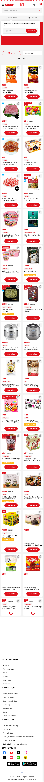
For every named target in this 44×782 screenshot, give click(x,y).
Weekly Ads (9, 4)
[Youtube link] (18, 748)
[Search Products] (39, 10)
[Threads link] (11, 753)
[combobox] (22, 10)
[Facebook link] (11, 747)
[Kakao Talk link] (32, 753)
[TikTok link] (25, 747)
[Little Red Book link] (18, 753)
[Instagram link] (32, 747)
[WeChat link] (25, 753)
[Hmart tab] (19, 771)
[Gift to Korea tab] (23, 771)
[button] (3, 5)
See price (11, 96)
